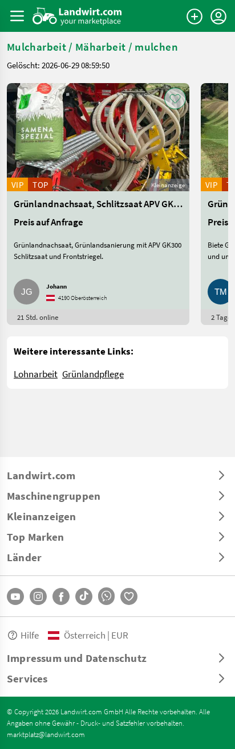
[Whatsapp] (106, 596)
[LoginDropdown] (218, 16)
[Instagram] (38, 596)
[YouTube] (15, 596)
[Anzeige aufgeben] (194, 16)
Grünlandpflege (93, 373)
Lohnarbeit (36, 373)
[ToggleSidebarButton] (17, 16)
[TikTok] (83, 596)
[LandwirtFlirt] (128, 596)
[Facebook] (61, 596)
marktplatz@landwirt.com (46, 734)
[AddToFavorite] (175, 98)
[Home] (77, 16)
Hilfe (30, 634)
